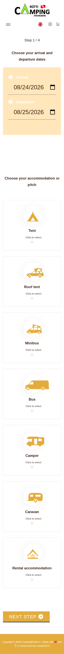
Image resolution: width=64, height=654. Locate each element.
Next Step (23, 616)
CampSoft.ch (43, 646)
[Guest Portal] (50, 24)
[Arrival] (32, 89)
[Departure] (32, 114)
